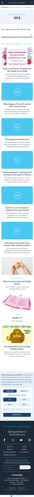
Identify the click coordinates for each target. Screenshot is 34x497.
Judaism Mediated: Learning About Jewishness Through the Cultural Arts (17, 173)
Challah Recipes (17, 278)
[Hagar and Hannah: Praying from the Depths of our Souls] (17, 56)
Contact (24, 447)
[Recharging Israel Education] (17, 127)
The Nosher (24, 480)
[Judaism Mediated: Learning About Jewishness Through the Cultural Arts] (17, 160)
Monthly (24, 391)
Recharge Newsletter (10, 455)
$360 (10, 404)
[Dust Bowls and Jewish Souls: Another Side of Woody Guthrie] (17, 231)
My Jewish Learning (17, 484)
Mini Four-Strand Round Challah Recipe (17, 282)
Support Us (17, 415)
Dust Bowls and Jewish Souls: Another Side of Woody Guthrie (17, 244)
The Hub (24, 449)
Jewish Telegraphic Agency (16, 478)
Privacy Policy (12, 488)
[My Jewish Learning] (17, 428)
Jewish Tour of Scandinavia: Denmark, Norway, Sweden (17, 209)
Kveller (12, 482)
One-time (10, 391)
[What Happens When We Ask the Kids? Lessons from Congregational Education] (17, 92)
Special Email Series (10, 452)
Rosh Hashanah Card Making (21, 7)
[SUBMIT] (31, 35)
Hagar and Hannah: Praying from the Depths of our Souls (17, 70)
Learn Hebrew (24, 452)
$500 (24, 404)
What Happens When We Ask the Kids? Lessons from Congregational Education (17, 105)
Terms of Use (22, 488)
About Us (10, 447)
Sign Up (25, 467)
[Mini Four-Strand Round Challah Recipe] (17, 266)
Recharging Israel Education (17, 139)
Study (17, 314)
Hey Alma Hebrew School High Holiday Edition (17, 348)
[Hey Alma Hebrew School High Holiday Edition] (17, 334)
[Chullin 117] (17, 302)
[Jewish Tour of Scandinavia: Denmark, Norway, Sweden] (17, 195)
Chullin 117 (17, 318)
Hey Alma (20, 482)
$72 (10, 400)
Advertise (10, 449)
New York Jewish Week (11, 480)
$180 (24, 400)
